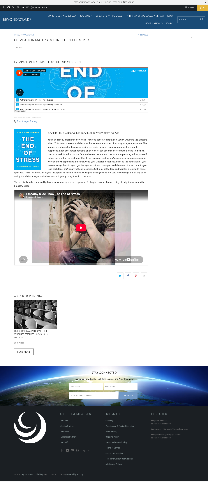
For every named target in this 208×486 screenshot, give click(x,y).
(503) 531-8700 (39, 7)
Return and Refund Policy (116, 442)
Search (170, 23)
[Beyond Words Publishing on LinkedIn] (22, 8)
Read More (23, 351)
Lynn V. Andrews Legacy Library (144, 15)
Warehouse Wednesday (62, 15)
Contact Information (114, 453)
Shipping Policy (112, 437)
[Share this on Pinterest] (136, 275)
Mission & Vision (67, 426)
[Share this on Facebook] (128, 275)
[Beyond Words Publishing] (17, 19)
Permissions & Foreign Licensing (120, 426)
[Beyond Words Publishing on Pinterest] (13, 8)
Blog (169, 15)
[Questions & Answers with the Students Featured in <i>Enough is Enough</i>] (35, 314)
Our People (64, 431)
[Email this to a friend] (144, 275)
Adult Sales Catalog (114, 464)
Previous (144, 35)
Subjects (102, 15)
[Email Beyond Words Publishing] (27, 8)
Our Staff (64, 442)
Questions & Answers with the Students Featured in (31, 334)
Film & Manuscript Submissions (119, 459)
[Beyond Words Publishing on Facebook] (3, 8)
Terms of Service (113, 448)
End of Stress (36, 117)
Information (153, 23)
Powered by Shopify (74, 474)
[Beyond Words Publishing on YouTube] (8, 8)
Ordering (109, 420)
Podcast (117, 15)
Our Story (64, 420)
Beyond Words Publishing (32, 474)
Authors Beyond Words (22, 117)
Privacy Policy (111, 431)
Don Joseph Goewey (27, 121)
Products (84, 15)
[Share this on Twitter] (120, 275)
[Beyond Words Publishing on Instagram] (18, 8)
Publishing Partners (68, 437)
